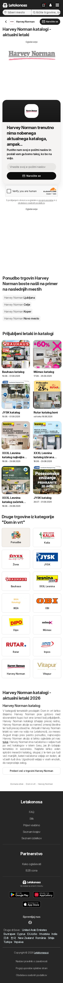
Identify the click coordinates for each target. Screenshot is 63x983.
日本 (6, 938)
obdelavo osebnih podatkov (31, 203)
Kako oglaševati (31, 864)
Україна (18, 942)
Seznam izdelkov (31, 838)
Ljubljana (19, 297)
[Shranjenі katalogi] (44, 5)
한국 (13, 938)
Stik (31, 818)
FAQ (31, 812)
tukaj (5, 742)
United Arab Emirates (34, 930)
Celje (17, 304)
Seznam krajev (31, 832)
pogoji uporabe (46, 200)
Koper (17, 311)
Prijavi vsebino (31, 825)
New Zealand (26, 938)
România (40, 938)
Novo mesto (21, 318)
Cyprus (21, 934)
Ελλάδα (32, 934)
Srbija (51, 938)
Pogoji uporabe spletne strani (31, 968)
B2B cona (31, 870)
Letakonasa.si (41, 952)
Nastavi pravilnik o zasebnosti (31, 961)
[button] (50, 5)
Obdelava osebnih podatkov (31, 975)
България (9, 934)
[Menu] (57, 5)
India (54, 934)
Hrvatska (44, 934)
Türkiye (8, 942)
